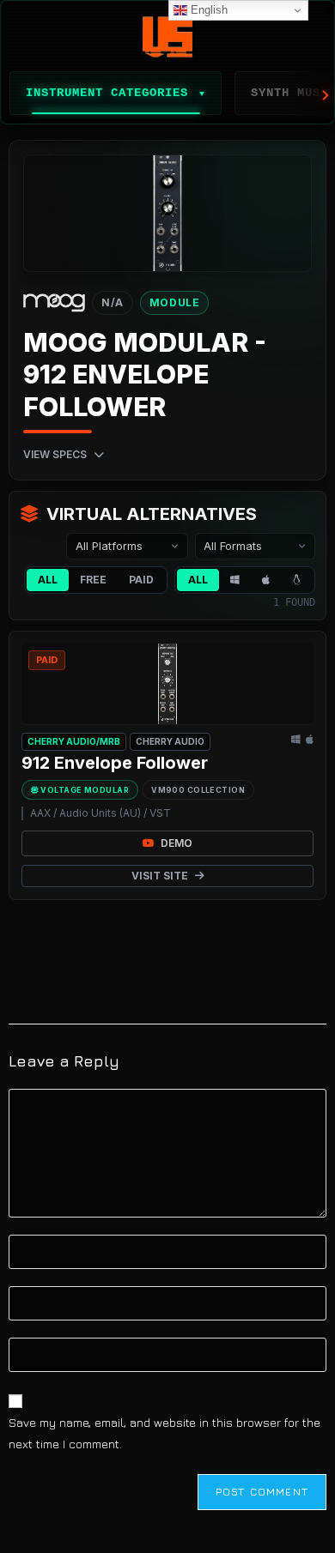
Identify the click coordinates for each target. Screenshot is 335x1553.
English (207, 9)
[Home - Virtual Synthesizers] (167, 37)
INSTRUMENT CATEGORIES (115, 93)
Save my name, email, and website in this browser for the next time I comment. (164, 1433)
